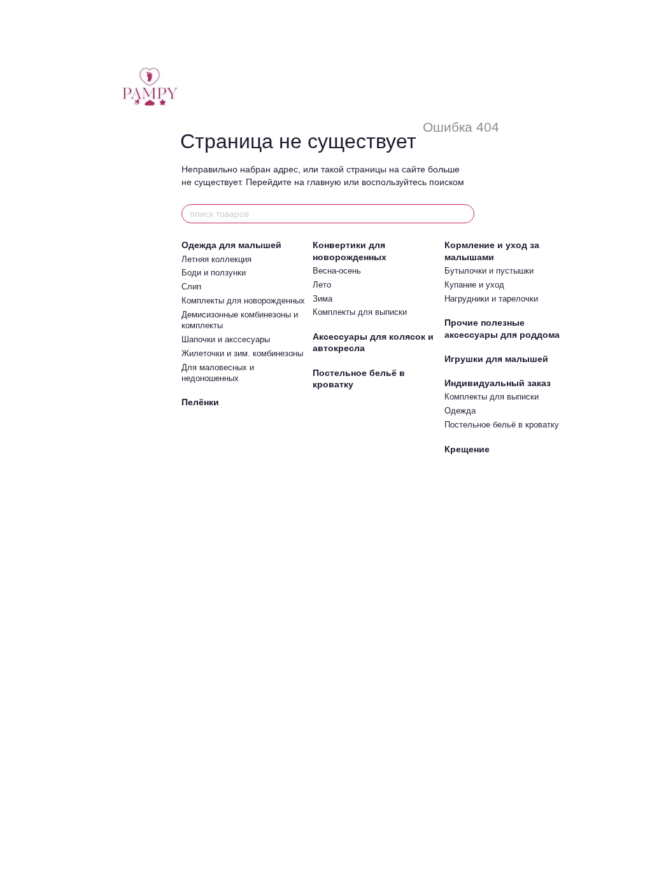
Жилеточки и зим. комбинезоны (242, 353)
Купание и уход (474, 284)
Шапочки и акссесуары (225, 339)
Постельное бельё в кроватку (501, 424)
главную (324, 182)
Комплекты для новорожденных (243, 300)
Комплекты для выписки (360, 312)
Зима (322, 298)
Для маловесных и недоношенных (217, 373)
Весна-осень (337, 270)
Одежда (460, 410)
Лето (322, 284)
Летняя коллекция (216, 259)
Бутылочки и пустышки (489, 270)
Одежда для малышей (231, 245)
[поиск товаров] (464, 213)
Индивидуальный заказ (497, 383)
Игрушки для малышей (496, 359)
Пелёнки (200, 402)
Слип (191, 286)
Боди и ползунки (213, 272)
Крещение (467, 449)
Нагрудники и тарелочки (491, 298)
